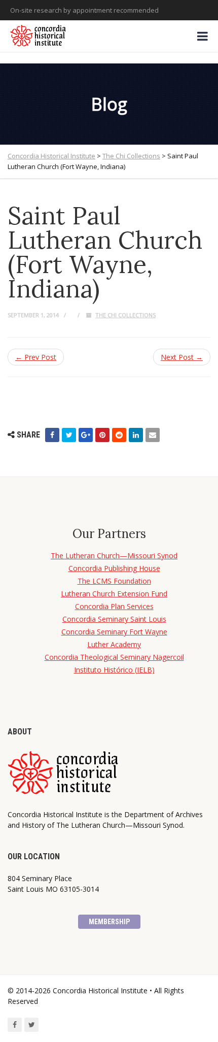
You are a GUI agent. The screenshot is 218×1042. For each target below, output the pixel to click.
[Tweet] (69, 435)
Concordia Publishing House (114, 568)
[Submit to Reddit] (119, 435)
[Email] (153, 435)
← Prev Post (35, 357)
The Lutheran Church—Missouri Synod (114, 555)
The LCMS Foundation (114, 581)
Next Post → (182, 357)
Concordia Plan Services (114, 606)
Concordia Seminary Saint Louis (114, 619)
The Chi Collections (125, 315)
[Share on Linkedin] (136, 435)
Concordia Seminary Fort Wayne (114, 631)
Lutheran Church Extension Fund (114, 593)
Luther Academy (114, 644)
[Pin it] (102, 435)
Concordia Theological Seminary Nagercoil (114, 657)
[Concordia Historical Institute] (38, 36)
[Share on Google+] (86, 435)
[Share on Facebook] (52, 435)
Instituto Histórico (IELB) (114, 670)
